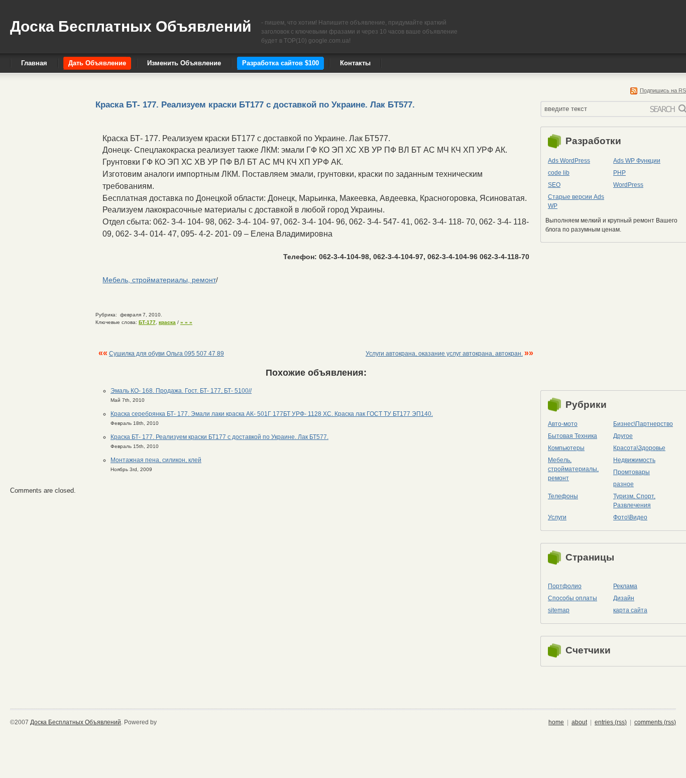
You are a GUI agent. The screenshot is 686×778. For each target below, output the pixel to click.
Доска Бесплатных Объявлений (130, 26)
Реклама (625, 586)
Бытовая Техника (572, 435)
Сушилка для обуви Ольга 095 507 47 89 (166, 353)
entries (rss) (611, 722)
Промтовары (631, 472)
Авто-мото (563, 423)
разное (623, 484)
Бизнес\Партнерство (643, 423)
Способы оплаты (572, 598)
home (556, 722)
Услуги (557, 517)
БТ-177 (147, 322)
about (579, 722)
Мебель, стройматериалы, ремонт (159, 280)
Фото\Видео (630, 517)
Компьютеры (566, 448)
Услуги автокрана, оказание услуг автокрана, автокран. (444, 353)
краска (167, 322)
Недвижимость (634, 460)
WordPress (628, 184)
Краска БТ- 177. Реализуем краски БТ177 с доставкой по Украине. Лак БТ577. (219, 436)
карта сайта (630, 610)
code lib (558, 172)
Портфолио (565, 586)
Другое (623, 435)
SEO (554, 184)
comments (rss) (655, 722)
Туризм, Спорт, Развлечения (634, 501)
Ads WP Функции (636, 160)
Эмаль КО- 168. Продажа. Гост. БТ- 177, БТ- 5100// (181, 390)
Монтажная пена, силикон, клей (155, 460)
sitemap (558, 610)
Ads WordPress (569, 160)
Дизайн (623, 598)
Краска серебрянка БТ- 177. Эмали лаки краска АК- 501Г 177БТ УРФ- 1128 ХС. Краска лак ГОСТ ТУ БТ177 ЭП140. (271, 413)
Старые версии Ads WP (576, 201)
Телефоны (563, 496)
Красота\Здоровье (639, 448)
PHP (619, 172)
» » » (186, 322)
